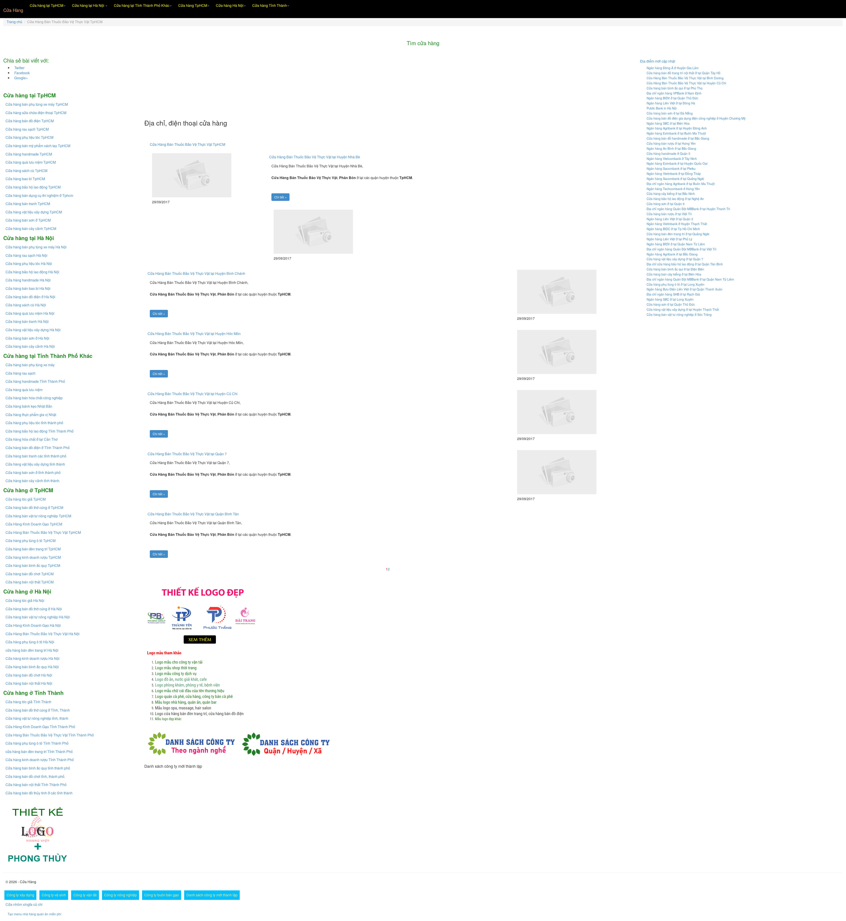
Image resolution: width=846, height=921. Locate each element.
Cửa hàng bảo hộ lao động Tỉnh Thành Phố (40, 431)
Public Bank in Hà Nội (662, 108)
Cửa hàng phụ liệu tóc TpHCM (29, 137)
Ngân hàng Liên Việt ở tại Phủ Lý (669, 239)
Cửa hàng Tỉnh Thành (269, 5)
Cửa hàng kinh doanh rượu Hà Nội (32, 658)
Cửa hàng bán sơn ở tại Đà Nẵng (670, 113)
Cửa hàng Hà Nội (229, 5)
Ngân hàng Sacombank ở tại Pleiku (671, 168)
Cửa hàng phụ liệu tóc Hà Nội (29, 263)
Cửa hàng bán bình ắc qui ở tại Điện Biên (675, 269)
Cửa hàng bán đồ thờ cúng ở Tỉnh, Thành (38, 710)
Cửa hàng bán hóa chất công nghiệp (34, 397)
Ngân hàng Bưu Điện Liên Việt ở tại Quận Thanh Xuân (684, 289)
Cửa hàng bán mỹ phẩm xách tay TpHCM (38, 145)
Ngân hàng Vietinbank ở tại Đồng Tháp (674, 173)
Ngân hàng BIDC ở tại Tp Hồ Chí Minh (673, 229)
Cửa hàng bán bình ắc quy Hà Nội (32, 666)
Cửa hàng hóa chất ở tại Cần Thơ (32, 439)
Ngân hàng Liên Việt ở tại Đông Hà (671, 103)
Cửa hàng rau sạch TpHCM (27, 129)
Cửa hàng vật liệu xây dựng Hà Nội (33, 329)
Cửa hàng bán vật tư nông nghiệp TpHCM (38, 515)
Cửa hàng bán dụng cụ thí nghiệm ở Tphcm (39, 195)
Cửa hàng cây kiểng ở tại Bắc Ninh (671, 193)
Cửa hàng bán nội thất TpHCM (30, 581)
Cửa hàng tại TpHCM (46, 5)
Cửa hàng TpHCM (192, 5)
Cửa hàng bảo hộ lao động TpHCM (33, 187)
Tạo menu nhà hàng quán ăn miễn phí (34, 914)
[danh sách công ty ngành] (191, 743)
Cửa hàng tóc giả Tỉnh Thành (28, 701)
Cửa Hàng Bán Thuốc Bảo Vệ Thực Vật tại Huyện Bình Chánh (196, 273)
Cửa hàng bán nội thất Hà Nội (29, 683)
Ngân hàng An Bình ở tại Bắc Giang (671, 148)
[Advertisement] (276, 84)
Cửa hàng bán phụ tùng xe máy (30, 364)
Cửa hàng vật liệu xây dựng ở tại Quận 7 (675, 259)
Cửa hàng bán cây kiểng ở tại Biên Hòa (674, 274)
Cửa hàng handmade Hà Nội (28, 280)
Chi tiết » (280, 197)
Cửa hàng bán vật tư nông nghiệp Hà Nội (38, 617)
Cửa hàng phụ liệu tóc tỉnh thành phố (34, 422)
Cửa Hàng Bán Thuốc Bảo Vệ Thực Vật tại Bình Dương (685, 78)
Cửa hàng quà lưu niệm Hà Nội (30, 313)
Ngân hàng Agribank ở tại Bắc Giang (672, 254)
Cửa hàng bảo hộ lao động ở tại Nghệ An (675, 198)
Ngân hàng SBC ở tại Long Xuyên (670, 299)
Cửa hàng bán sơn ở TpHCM (28, 220)
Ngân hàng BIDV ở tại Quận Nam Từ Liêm (676, 244)
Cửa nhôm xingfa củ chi (24, 904)
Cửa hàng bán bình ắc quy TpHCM (33, 565)
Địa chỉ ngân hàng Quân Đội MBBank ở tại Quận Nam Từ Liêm (690, 279)
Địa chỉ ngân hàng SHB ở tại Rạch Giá (673, 294)
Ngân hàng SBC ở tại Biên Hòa (668, 123)
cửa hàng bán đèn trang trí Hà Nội (32, 650)
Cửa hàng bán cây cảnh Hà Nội (30, 346)
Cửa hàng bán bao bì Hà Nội (28, 288)
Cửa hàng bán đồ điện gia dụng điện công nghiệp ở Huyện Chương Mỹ (696, 118)
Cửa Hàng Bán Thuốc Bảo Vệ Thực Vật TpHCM (43, 532)
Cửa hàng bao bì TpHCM (25, 178)
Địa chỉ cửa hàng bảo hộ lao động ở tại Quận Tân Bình (685, 264)
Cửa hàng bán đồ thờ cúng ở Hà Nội (34, 608)
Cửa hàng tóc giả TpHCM (26, 499)
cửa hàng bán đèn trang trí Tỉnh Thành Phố (39, 751)
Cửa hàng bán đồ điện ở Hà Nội (30, 296)
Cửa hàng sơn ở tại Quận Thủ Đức (671, 304)
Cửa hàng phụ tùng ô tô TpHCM (31, 540)
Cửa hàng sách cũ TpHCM (26, 170)
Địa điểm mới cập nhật (657, 61)
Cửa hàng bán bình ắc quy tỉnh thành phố (38, 768)
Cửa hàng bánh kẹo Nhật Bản (29, 406)
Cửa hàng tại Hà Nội (88, 5)
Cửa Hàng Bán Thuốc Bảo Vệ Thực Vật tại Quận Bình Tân (193, 513)
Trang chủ (14, 21)
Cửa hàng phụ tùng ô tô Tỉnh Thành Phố (37, 743)
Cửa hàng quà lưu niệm (24, 389)
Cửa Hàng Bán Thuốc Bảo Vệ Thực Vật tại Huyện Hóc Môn (194, 333)
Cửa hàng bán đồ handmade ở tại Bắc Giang (678, 138)
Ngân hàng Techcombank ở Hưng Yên (673, 189)
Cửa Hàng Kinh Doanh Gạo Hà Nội (33, 625)
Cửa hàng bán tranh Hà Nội (27, 321)
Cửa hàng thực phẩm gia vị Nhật (31, 414)
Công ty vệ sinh (54, 894)
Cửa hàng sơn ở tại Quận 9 (666, 204)
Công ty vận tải (85, 894)
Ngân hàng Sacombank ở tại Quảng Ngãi (675, 178)
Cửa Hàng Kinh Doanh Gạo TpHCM (34, 524)
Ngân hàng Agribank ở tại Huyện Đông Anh (677, 128)
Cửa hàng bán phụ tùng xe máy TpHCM (37, 104)
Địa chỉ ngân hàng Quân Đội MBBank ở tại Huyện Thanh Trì (688, 209)
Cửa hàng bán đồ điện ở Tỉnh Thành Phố (38, 447)
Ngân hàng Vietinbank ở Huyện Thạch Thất (677, 224)
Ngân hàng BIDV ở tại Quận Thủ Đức (672, 98)
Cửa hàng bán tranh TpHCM (28, 203)
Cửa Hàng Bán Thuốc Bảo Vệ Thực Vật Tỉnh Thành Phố (50, 735)
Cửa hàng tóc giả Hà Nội (25, 600)
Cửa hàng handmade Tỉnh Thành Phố (35, 381)
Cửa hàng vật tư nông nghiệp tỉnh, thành (37, 718)
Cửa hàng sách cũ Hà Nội (26, 304)
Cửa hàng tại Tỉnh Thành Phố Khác (141, 5)
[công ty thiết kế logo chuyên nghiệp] (387, 686)
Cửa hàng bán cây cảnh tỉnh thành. (33, 480)
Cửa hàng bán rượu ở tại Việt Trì (669, 214)
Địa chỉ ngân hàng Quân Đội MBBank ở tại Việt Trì (681, 249)
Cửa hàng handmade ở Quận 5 (668, 153)
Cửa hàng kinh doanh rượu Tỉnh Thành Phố (40, 759)
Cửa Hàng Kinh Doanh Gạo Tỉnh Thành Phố (40, 726)
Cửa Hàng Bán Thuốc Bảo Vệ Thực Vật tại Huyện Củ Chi (192, 393)
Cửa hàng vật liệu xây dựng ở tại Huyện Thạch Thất (683, 309)
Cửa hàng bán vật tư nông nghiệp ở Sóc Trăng (679, 314)
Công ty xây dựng (20, 894)
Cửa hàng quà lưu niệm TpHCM (31, 162)
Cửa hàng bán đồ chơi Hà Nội (29, 675)
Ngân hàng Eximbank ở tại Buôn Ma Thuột (676, 133)
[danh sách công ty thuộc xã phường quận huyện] (286, 743)
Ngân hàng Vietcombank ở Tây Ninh (672, 158)
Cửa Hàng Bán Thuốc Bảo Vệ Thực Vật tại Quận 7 (187, 453)
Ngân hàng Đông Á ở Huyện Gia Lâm (673, 68)
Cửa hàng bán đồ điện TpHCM (30, 120)
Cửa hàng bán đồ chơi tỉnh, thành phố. (35, 776)
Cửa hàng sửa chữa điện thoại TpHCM (36, 112)
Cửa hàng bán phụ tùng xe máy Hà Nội (36, 247)
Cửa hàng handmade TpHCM (29, 154)
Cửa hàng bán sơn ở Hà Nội (27, 338)
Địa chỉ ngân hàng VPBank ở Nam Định (674, 93)
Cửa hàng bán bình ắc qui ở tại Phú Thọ (675, 88)
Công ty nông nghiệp (120, 894)
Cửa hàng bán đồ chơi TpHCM (30, 573)
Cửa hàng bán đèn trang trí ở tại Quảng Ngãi (678, 234)
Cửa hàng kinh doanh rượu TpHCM (33, 557)
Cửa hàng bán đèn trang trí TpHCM (33, 548)
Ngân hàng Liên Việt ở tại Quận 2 (670, 219)
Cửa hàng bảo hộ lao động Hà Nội (32, 271)
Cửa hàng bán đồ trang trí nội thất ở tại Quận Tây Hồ (683, 73)
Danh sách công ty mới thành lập (211, 894)
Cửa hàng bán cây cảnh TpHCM (33, 228)
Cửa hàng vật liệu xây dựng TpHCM (34, 212)
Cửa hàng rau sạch (20, 373)
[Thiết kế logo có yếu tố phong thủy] (38, 834)
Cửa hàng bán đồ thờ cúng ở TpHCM (34, 507)
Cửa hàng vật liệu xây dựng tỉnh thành (35, 464)
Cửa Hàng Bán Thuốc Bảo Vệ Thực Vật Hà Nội (43, 633)
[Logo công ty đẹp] (387, 614)
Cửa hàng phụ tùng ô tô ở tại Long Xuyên (675, 284)
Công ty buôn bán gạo (161, 894)
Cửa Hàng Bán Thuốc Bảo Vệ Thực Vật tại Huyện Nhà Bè (314, 156)
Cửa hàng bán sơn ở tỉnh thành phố (33, 472)
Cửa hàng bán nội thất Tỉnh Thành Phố (36, 784)
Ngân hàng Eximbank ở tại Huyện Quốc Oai (677, 163)
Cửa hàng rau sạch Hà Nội (26, 255)
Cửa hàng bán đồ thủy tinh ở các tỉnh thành (39, 792)
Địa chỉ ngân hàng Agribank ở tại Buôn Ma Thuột (681, 183)
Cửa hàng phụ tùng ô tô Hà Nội (30, 641)
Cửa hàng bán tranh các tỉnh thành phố (36, 456)
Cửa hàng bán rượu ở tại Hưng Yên (671, 143)
